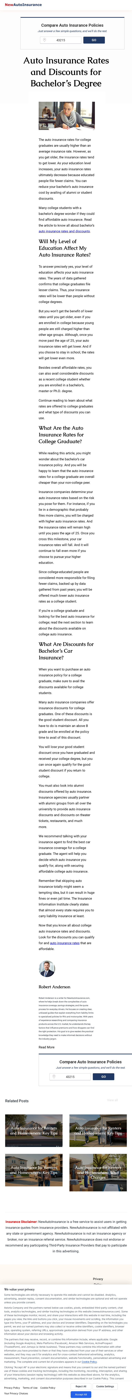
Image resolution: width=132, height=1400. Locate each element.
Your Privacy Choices (16, 1393)
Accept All (81, 1394)
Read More (46, 1047)
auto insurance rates (65, 943)
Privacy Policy (12, 1387)
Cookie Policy (89, 1361)
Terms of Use (30, 1387)
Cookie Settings (105, 1386)
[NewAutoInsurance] (23, 5)
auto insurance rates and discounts (64, 231)
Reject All (81, 1386)
